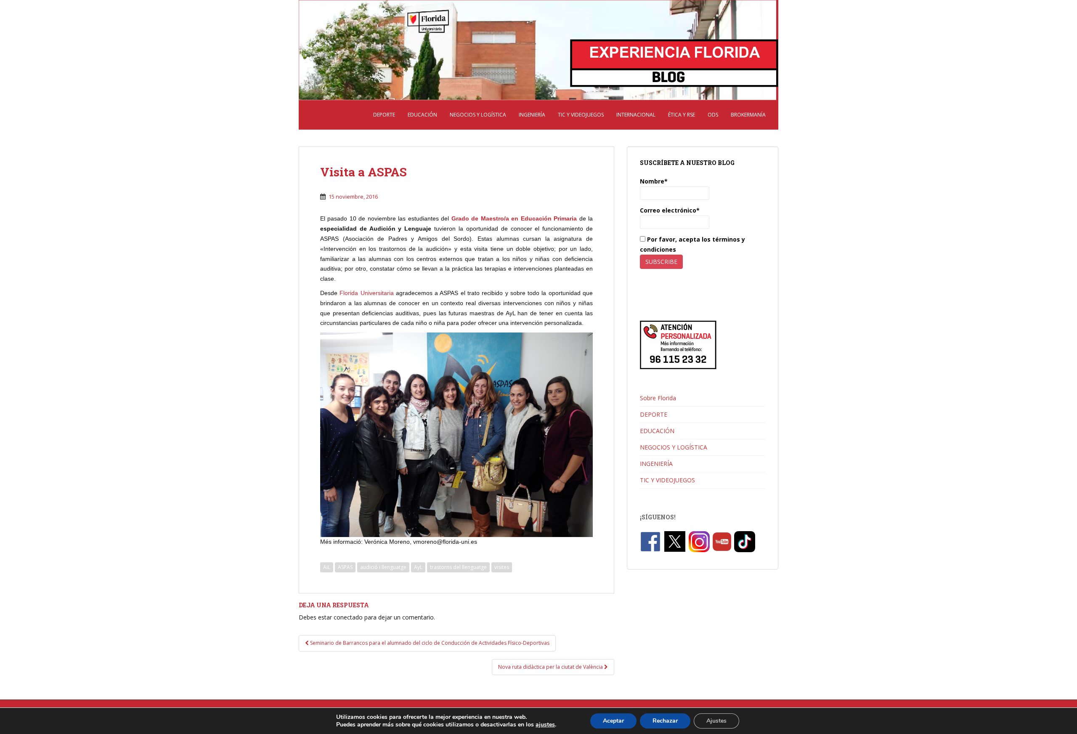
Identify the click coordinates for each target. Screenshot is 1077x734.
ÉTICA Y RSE (681, 114)
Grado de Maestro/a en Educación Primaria (514, 218)
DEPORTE (384, 114)
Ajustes (716, 721)
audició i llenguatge (383, 567)
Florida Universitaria (366, 293)
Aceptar (613, 721)
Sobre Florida (658, 398)
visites (501, 567)
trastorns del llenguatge (458, 567)
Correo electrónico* (670, 210)
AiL (326, 567)
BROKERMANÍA (748, 114)
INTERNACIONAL (635, 114)
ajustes (545, 725)
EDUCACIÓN (422, 114)
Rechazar (665, 721)
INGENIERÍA (532, 114)
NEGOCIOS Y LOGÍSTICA (478, 114)
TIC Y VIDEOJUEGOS (581, 114)
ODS (713, 114)
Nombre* (654, 181)
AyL (418, 567)
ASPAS (345, 567)
